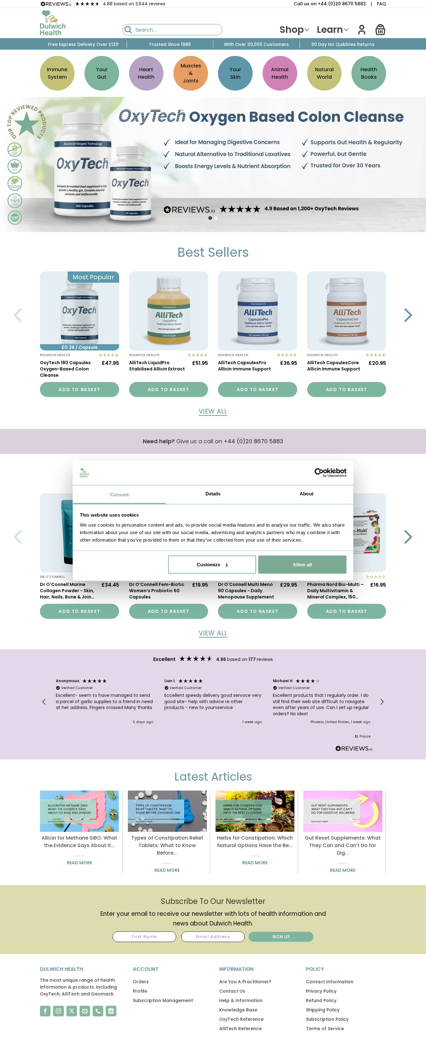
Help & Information (241, 1000)
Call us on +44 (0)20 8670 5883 (330, 4)
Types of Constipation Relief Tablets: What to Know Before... (167, 845)
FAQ (381, 4)
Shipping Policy (323, 1010)
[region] (213, 702)
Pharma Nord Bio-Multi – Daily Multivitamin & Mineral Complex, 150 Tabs (335, 591)
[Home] (52, 22)
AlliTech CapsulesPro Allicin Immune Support (244, 366)
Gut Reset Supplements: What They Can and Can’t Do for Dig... (343, 845)
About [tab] (306, 493)
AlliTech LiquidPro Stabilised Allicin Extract (157, 366)
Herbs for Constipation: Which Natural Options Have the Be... (255, 841)
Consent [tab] (119, 494)
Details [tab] (213, 493)
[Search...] (128, 29)
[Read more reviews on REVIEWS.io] (354, 749)
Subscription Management (163, 1000)
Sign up (281, 937)
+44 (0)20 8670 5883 (253, 441)
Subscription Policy (327, 1019)
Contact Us (232, 991)
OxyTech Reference (241, 1019)
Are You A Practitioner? (245, 982)
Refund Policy (321, 1000)
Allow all (302, 564)
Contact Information (329, 982)
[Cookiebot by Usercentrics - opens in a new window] (319, 473)
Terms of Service (325, 1028)
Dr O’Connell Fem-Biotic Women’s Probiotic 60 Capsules (156, 590)
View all (213, 411)
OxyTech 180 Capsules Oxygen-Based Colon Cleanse (65, 369)
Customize (208, 564)
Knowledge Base (238, 1010)
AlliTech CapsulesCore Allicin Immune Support (333, 366)
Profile (140, 991)
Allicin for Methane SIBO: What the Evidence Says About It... (79, 841)
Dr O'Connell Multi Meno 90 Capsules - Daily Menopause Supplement (246, 590)
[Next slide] (408, 315)
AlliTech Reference (240, 1028)
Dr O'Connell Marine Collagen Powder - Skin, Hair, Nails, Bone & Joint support (67, 591)
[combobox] (172, 29)
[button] (380, 29)
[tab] (210, 218)
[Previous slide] (18, 315)
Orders (141, 982)
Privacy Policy (321, 991)
